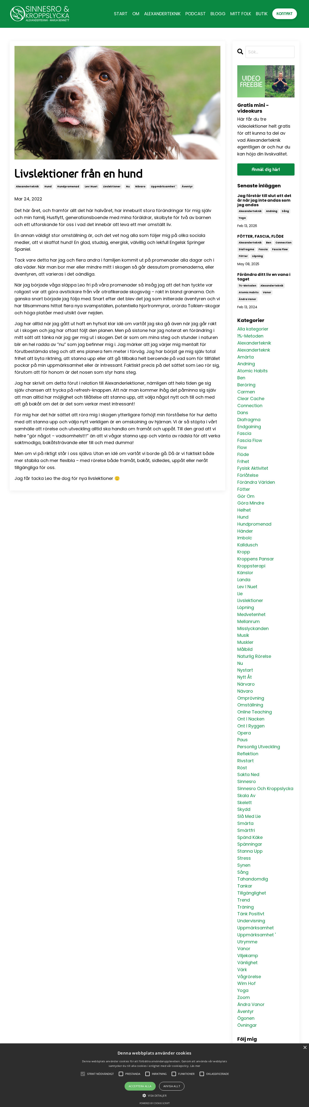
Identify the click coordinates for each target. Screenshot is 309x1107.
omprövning (250, 698)
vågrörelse (249, 977)
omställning (250, 705)
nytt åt (244, 677)
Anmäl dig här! (266, 169)
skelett (244, 802)
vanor (267, 292)
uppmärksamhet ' (163, 186)
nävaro (140, 186)
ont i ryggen (251, 726)
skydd (243, 809)
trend (243, 900)
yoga (242, 218)
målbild (245, 649)
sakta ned (248, 774)
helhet (244, 510)
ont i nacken (250, 719)
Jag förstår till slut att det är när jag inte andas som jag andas (264, 200)
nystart (245, 670)
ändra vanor (247, 299)
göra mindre (250, 503)
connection (283, 242)
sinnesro (246, 781)
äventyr (187, 186)
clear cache (250, 399)
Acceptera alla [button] (140, 1086)
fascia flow (280, 249)
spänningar (249, 844)
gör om (245, 496)
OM (135, 14)
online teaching (254, 712)
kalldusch (247, 545)
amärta (245, 357)
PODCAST (195, 14)
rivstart (245, 761)
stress (244, 858)
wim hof (246, 983)
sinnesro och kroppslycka (265, 788)
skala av (246, 795)
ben (268, 242)
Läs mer (195, 1066)
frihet (243, 461)
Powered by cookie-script (155, 1103)
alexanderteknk (253, 350)
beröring (246, 385)
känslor (245, 573)
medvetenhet (251, 614)
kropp (243, 552)
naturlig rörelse (254, 656)
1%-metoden (247, 285)
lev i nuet (91, 186)
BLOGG (218, 14)
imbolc (244, 538)
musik (243, 635)
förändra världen (256, 482)
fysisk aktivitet (252, 468)
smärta (245, 823)
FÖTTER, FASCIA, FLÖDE (260, 236)
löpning (257, 256)
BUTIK (261, 14)
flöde (243, 454)
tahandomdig (252, 879)
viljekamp (247, 956)
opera (244, 733)
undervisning (251, 921)
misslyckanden (253, 628)
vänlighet (247, 963)
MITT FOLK (240, 14)
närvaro (246, 684)
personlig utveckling (258, 747)
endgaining (249, 427)
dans (242, 413)
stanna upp (250, 851)
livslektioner (111, 186)
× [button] (305, 1047)
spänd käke (250, 837)
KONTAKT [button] (285, 13)
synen (243, 865)
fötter (243, 256)
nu (128, 186)
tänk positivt (250, 914)
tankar (244, 886)
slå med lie (249, 816)
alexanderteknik (27, 186)
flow (242, 447)
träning (245, 907)
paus (242, 740)
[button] (154, 1095)
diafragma (246, 249)
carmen (246, 392)
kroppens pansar (255, 559)
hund (48, 186)
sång (285, 211)
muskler (245, 642)
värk (242, 970)
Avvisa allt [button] (171, 1086)
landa (243, 580)
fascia (263, 249)
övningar (247, 1025)
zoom (243, 997)
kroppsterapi (251, 566)
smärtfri (246, 830)
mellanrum (248, 621)
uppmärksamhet (255, 928)
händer (245, 531)
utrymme (247, 942)
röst (242, 768)
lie (240, 594)
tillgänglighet (251, 893)
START (120, 14)
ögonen (245, 1018)
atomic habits (249, 292)
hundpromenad (68, 186)
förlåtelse (247, 475)
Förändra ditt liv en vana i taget (263, 276)
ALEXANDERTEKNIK (162, 14)
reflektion (247, 754)
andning (271, 211)
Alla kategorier (252, 329)
